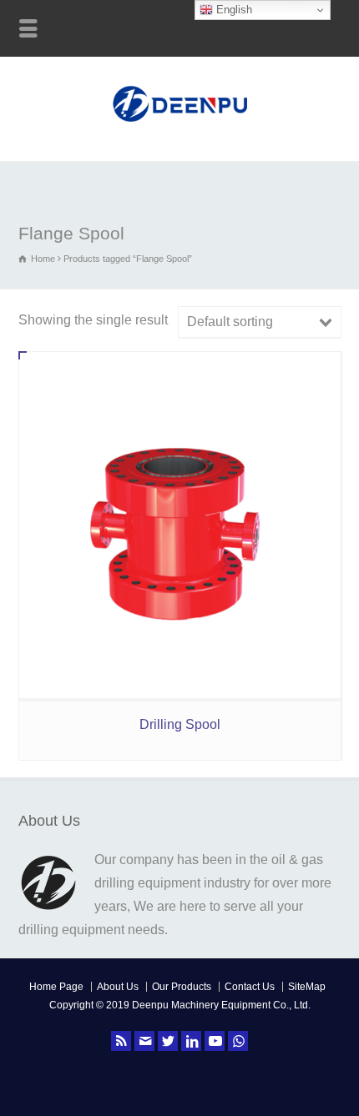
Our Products (181, 987)
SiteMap (307, 987)
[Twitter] (168, 1041)
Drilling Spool (179, 724)
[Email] (144, 1041)
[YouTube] (215, 1041)
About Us (118, 987)
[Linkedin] (191, 1041)
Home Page (56, 987)
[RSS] (121, 1041)
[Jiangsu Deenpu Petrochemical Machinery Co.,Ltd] (180, 124)
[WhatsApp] (238, 1041)
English (232, 9)
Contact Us (250, 987)
